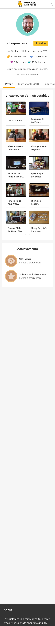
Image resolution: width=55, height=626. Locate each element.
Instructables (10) (28, 84)
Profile (9, 84)
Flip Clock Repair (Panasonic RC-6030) (39, 202)
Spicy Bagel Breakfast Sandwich (37, 175)
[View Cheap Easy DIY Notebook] (39, 218)
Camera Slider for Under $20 (15, 230)
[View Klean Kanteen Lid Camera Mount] (16, 136)
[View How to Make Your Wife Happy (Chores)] (16, 190)
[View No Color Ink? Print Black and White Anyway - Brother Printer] (16, 163)
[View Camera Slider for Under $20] (16, 218)
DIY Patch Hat (15, 120)
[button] (4, 4)
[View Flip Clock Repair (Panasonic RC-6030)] (39, 190)
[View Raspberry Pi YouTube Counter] (39, 109)
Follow (42, 43)
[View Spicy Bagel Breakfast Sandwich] (39, 163)
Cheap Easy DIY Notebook (39, 230)
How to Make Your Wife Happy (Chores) (16, 202)
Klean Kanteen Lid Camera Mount (15, 148)
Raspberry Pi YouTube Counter (37, 120)
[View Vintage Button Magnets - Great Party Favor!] (39, 136)
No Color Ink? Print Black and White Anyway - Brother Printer (16, 175)
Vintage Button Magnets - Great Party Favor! (39, 148)
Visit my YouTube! (29, 74)
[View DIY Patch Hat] (16, 109)
